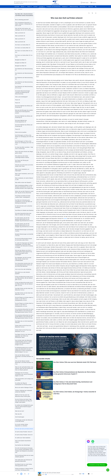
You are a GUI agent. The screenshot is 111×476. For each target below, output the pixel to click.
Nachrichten (82, 6)
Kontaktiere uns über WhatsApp (97, 464)
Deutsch (94, 2)
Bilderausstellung (74, 6)
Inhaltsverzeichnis (41, 13)
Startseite (17, 6)
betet (65, 218)
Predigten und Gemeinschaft (53, 6)
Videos (29, 6)
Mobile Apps (85, 2)
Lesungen (41, 6)
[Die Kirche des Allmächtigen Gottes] (55, 2)
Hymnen (35, 6)
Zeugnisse (64, 6)
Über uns (90, 6)
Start (15, 9)
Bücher (22, 6)
